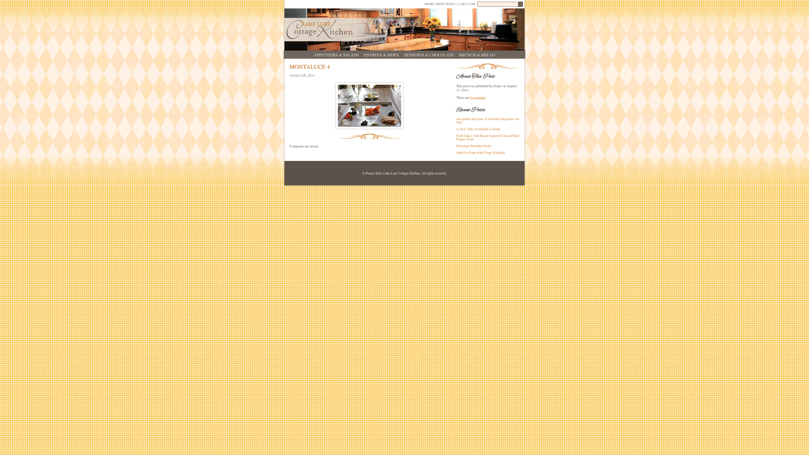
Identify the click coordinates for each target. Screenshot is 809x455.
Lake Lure (467, 4)
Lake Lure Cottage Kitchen (320, 29)
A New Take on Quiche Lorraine (478, 129)
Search (520, 4)
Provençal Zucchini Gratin (473, 145)
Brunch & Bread (477, 55)
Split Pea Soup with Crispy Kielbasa (480, 152)
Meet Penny (446, 4)
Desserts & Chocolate (429, 55)
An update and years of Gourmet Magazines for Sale (487, 120)
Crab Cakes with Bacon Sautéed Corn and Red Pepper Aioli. (487, 137)
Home (429, 4)
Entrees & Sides (381, 55)
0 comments (478, 97)
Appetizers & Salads (336, 55)
